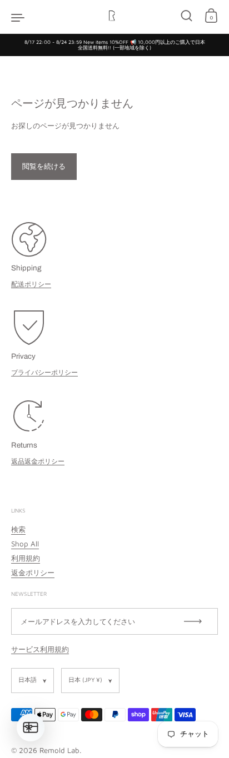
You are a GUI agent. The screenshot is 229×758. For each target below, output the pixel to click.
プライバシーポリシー (44, 372)
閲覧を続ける (44, 166)
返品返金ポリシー (37, 461)
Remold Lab (59, 750)
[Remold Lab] (114, 17)
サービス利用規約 (40, 649)
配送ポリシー (31, 284)
